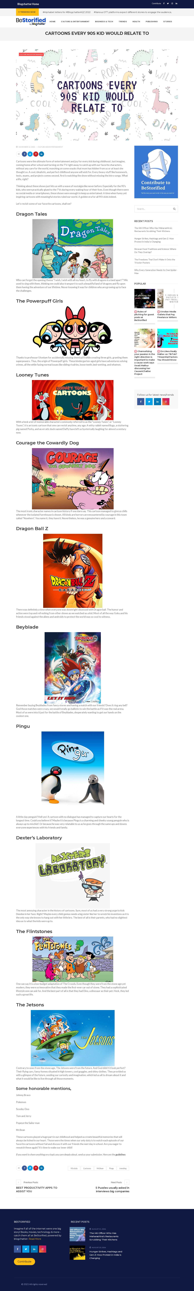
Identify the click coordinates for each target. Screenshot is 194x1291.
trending (122, 1168)
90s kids (74, 1168)
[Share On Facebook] (24, 154)
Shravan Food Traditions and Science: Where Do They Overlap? (155, 251)
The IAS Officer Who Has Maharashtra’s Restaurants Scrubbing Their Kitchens (153, 230)
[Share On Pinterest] (35, 154)
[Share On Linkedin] (41, 154)
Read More (35, 1239)
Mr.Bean (100, 1168)
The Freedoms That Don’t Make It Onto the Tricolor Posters (154, 261)
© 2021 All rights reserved (34, 1284)
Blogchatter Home (28, 4)
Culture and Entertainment (31, 54)
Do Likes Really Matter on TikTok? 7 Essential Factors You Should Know (167, 355)
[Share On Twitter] (30, 154)
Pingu (111, 1168)
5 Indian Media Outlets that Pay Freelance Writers (167, 314)
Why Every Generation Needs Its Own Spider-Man (155, 272)
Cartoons (87, 1168)
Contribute (156, 3)
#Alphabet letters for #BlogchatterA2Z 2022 (66, 12)
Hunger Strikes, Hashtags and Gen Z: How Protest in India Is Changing (154, 240)
